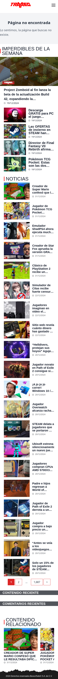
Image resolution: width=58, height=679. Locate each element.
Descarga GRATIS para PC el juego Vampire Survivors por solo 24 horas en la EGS (41, 113)
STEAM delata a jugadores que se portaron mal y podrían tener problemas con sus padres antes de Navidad (43, 427)
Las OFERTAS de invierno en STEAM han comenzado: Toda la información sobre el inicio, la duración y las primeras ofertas (41, 130)
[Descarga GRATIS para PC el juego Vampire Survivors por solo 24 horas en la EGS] (15, 115)
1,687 (37, 582)
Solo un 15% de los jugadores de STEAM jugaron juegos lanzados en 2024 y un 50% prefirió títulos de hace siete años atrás (43, 566)
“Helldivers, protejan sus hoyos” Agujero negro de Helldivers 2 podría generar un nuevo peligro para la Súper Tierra (43, 348)
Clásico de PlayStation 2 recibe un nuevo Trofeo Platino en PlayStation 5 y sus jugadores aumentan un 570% (42, 269)
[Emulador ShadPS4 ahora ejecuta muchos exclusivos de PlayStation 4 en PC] (17, 230)
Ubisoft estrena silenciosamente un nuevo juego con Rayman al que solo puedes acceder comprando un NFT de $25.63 (43, 447)
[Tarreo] (21, 5)
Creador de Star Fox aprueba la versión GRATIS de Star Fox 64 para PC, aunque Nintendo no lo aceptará (43, 249)
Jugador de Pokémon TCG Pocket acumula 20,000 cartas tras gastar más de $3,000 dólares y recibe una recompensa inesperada (43, 209)
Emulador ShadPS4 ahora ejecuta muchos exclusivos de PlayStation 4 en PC (43, 229)
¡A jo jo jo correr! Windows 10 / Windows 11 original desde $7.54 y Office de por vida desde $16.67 (42, 388)
